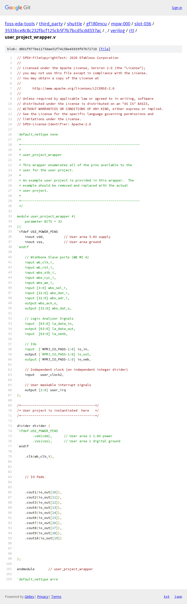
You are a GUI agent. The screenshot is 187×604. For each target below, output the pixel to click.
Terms (56, 596)
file (105, 49)
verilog (118, 30)
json (178, 596)
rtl (131, 30)
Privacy (42, 596)
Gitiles (29, 596)
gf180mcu (96, 24)
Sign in (177, 7)
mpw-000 (120, 24)
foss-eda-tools (20, 24)
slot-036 (142, 24)
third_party (51, 24)
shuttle (74, 24)
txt (166, 596)
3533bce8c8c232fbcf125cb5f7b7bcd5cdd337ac (53, 30)
